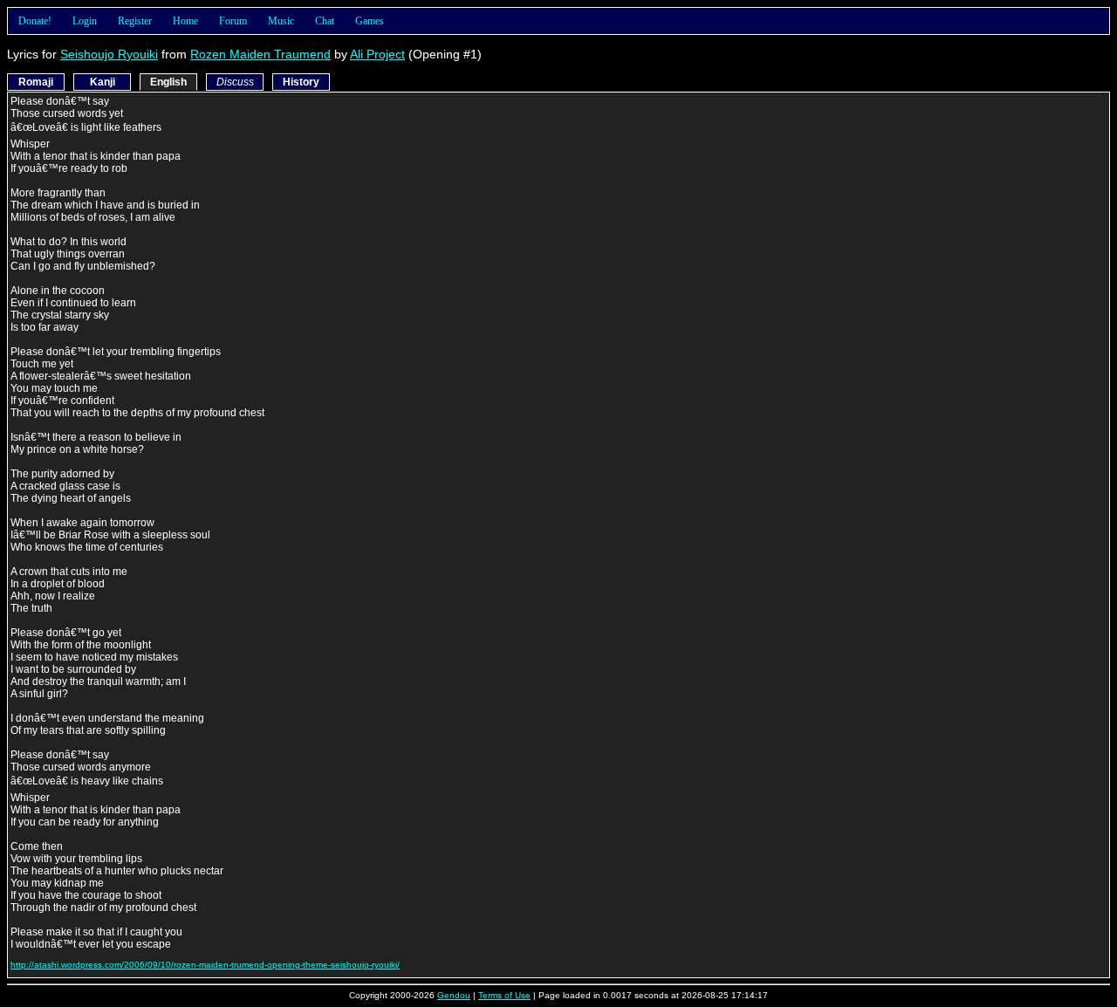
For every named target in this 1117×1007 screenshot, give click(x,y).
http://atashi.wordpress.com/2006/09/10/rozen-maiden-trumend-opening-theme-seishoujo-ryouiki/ (205, 964)
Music (281, 21)
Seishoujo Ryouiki (109, 54)
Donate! (34, 21)
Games (369, 21)
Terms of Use (504, 995)
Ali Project (377, 54)
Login (84, 21)
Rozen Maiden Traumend (260, 54)
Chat (324, 21)
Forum (233, 21)
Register (135, 21)
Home (185, 21)
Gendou (453, 995)
